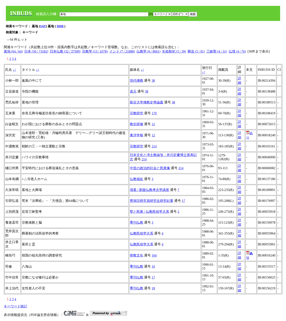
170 (154, 113)
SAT (43, 26)
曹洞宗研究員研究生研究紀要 (151, 200)
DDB (60, 26)
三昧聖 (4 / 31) (216, 51)
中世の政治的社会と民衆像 (150, 168)
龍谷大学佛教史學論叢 (146, 102)
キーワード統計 (15, 306)
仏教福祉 (136, 179)
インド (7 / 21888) (122, 51)
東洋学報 (136, 135)
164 (154, 255)
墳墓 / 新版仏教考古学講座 (149, 190)
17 (183, 200)
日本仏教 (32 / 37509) (65, 51)
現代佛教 (136, 80)
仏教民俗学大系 (141, 233)
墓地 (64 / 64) (13, 51)
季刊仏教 (136, 222)
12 (153, 124)
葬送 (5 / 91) (196, 51)
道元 (133, 91)
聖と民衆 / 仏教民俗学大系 (149, 211)
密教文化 (136, 255)
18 (153, 288)
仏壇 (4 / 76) (237, 51)
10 (153, 266)
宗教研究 (136, 113)
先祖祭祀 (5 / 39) (174, 51)
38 (153, 80)
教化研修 (136, 124)
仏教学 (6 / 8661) (148, 51)
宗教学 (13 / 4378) (95, 51)
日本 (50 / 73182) (36, 51)
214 (154, 146)
